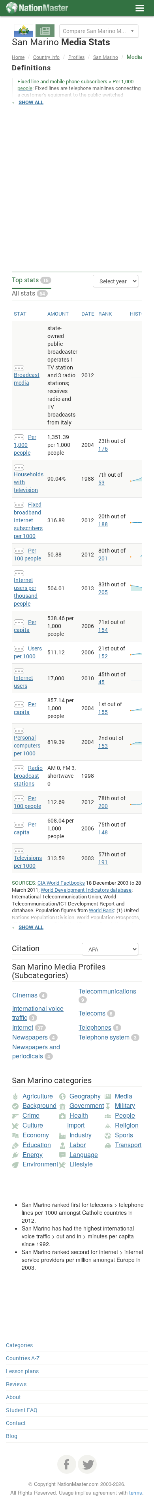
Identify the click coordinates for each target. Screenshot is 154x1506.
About (13, 1397)
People (125, 1115)
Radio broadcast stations (28, 775)
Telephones (95, 1027)
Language (83, 1154)
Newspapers (30, 1036)
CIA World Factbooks (61, 882)
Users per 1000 (28, 652)
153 (103, 745)
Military (125, 1105)
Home (18, 57)
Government (86, 1105)
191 (103, 862)
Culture (33, 1125)
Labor (77, 1144)
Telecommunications (107, 990)
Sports (124, 1134)
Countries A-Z (22, 1358)
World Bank (101, 910)
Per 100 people (27, 554)
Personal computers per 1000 (27, 745)
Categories (19, 1345)
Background (39, 1105)
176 (103, 448)
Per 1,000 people (25, 444)
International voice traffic (38, 1013)
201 (103, 558)
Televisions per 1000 (28, 861)
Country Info (46, 57)
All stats (28, 293)
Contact (16, 1423)
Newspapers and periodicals (36, 1051)
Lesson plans (22, 1371)
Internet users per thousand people (26, 591)
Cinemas (25, 994)
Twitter (87, 1464)
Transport (128, 1144)
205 (103, 592)
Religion (127, 1125)
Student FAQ (22, 1410)
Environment (40, 1163)
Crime (31, 1115)
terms (135, 1492)
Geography (85, 1095)
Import (76, 1125)
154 (103, 630)
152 (103, 656)
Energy (33, 1154)
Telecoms (92, 1012)
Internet (22, 1027)
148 (103, 832)
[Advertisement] (77, 189)
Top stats (30, 279)
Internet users (23, 681)
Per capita (25, 626)
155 (103, 712)
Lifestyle (81, 1163)
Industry (80, 1134)
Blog (11, 1436)
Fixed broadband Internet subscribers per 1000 (28, 520)
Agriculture (38, 1095)
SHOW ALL (31, 102)
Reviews (16, 1384)
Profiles (76, 57)
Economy (36, 1134)
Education (37, 1144)
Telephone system (104, 1036)
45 (101, 682)
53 (101, 482)
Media (123, 1095)
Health (78, 1115)
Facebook (66, 1464)
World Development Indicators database (86, 889)
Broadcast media (26, 378)
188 (103, 524)
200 (103, 806)
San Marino (105, 57)
